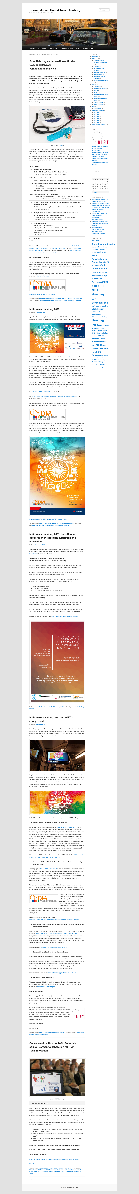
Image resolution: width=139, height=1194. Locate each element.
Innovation (63, 1171)
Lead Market (98, 358)
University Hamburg (97, 367)
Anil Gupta (96, 241)
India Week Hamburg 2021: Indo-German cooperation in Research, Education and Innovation (52, 537)
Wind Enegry (106, 367)
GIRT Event (98, 286)
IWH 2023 (64, 298)
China (105, 247)
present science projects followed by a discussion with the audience (56, 933)
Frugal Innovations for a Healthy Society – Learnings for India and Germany (54, 396)
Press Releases (98, 104)
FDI (105, 259)
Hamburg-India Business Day (40, 391)
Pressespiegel (98, 74)
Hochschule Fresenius (58, 248)
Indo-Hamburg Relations (74, 300)
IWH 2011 (96, 112)
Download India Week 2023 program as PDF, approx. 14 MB (48, 519)
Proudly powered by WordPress (69, 1187)
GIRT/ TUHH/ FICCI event (48, 869)
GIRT (105, 282)
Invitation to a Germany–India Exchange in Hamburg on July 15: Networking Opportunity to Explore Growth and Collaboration (101, 207)
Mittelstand (98, 360)
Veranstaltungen (53, 48)
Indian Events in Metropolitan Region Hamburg (99, 330)
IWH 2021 (62, 707)
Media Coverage (98, 102)
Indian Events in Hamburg (69, 1170)
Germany (97, 282)
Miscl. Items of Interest (98, 124)
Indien (99, 345)
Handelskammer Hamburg (99, 154)
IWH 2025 (96, 122)
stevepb (61, 145)
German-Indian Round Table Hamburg (54, 10)
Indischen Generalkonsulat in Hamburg (48, 253)
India (95, 325)
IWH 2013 (96, 114)
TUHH (31, 1173)
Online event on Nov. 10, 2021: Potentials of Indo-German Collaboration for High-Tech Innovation (52, 1046)
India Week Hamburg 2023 (44, 309)
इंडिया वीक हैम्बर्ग (97, 108)
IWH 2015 (96, 116)
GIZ (93, 306)
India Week (33, 554)
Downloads (97, 66)
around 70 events (69, 357)
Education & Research (100, 88)
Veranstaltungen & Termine (75, 298)
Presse (77, 48)
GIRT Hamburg (42, 48)
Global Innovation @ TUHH (100, 152)
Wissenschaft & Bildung (101, 80)
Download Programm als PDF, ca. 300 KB (42, 294)
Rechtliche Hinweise (88, 48)
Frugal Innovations (45, 300)
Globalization (98, 308)
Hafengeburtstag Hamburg (99, 317)
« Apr (95, 192)
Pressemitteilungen (99, 72)
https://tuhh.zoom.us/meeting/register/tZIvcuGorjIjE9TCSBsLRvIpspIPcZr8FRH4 (54, 920)
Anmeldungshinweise (103, 244)
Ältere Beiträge (34, 1180)
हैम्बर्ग (93, 369)
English (41, 523)
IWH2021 (79, 1171)
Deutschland (99, 252)
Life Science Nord (75, 250)
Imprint (96, 92)
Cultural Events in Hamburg (99, 249)
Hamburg (64, 300)
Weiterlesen (33, 1164)
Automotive (95, 247)
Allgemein (42, 298)
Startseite (32, 48)
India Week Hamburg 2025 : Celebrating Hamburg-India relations (100, 223)
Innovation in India (72, 1171)
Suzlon (98, 364)
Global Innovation (101, 306)
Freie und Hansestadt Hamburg (100, 268)
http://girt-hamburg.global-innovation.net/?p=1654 (63, 973)
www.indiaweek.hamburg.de (46, 987)
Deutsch (47, 298)
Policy (103, 360)
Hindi (93, 106)
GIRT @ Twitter (96, 150)
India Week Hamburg (67, 48)
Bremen (100, 247)
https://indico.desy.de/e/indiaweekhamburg (64, 616)
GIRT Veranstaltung (51, 1170)
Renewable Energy (97, 362)
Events (46, 523)
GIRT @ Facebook (97, 148)
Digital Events (33, 1170)
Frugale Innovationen (55, 300)
